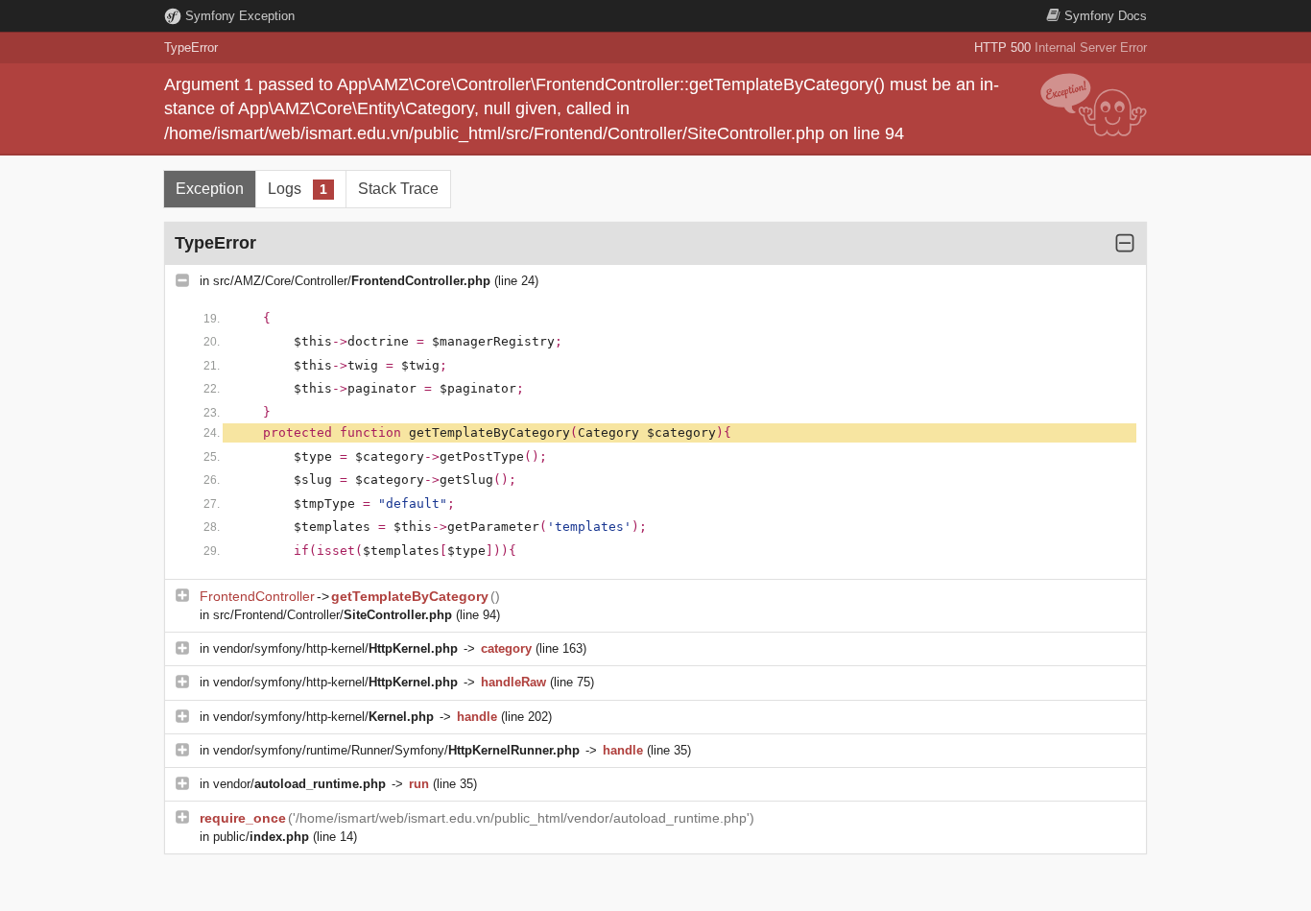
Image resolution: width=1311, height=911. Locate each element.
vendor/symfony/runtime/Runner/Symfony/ (396, 750)
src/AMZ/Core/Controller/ (351, 281)
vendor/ (299, 784)
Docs (1105, 16)
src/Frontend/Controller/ (332, 615)
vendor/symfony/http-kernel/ (335, 648)
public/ (261, 836)
